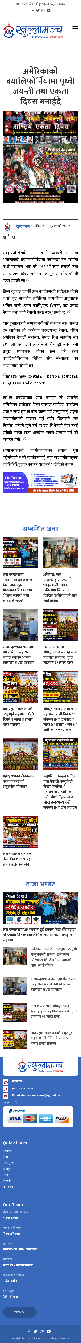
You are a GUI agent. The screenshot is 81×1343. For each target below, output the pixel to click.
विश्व (5, 1157)
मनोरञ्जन (8, 1187)
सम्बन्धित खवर (40, 529)
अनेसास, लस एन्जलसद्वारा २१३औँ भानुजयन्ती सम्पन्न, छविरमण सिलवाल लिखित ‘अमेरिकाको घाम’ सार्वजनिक (60, 587)
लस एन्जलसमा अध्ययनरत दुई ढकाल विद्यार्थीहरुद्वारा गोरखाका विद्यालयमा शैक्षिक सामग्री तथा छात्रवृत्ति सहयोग (17, 587)
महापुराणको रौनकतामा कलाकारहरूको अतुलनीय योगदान (19, 781)
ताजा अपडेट (40, 884)
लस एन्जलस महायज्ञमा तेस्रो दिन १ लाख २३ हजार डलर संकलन (19, 859)
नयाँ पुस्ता (9, 1163)
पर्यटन (7, 1175)
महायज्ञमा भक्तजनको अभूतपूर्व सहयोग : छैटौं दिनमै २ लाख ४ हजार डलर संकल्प (18, 717)
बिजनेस (7, 1181)
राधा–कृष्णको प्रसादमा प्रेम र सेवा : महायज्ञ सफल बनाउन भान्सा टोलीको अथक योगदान (18, 655)
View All (19, 1312)
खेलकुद (7, 1169)
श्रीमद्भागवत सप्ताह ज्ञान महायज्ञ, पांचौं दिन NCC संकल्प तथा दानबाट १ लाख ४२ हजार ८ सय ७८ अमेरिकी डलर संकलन (60, 719)
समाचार (8, 1151)
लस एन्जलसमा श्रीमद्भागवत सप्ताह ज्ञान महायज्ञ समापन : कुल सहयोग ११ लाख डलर (60, 655)
